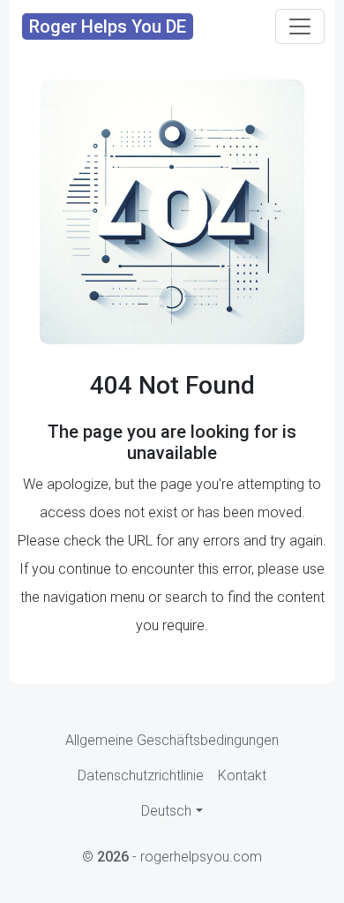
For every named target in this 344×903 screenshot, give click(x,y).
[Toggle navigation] (300, 26)
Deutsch (166, 810)
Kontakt (242, 775)
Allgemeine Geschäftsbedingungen (172, 740)
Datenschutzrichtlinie (141, 775)
